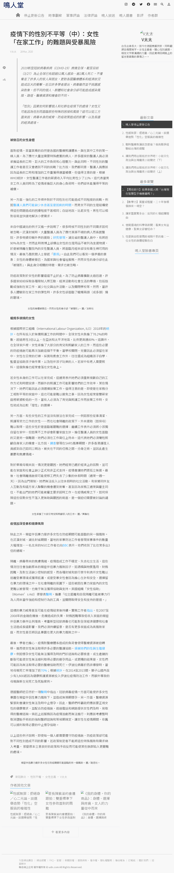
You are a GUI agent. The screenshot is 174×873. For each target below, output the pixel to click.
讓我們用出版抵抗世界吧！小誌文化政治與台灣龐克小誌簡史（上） (147, 169)
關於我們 (143, 860)
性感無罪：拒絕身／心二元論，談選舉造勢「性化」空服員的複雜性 (147, 135)
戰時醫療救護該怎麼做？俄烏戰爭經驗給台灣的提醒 (147, 146)
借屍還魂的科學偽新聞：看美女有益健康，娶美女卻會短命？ (147, 227)
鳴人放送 (108, 15)
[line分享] (4, 67)
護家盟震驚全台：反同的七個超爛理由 (147, 215)
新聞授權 (69, 860)
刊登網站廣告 (26, 860)
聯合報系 (120, 860)
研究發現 (59, 237)
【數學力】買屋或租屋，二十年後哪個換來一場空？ (147, 204)
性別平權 (35, 777)
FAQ (51, 860)
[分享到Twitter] (4, 56)
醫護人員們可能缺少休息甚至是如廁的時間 (42, 205)
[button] (4, 79)
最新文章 (147, 117)
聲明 (49, 594)
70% (44, 670)
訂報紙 (131, 860)
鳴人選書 (126, 15)
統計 (59, 670)
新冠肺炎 (20, 777)
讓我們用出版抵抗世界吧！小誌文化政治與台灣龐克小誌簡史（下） (147, 158)
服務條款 (82, 860)
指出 (90, 610)
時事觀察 (55, 15)
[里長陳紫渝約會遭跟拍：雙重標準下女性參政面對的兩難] (61, 801)
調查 (53, 443)
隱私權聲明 (106, 860)
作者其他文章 (20, 785)
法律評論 (90, 15)
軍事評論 (73, 15)
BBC (65, 545)
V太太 (13, 51)
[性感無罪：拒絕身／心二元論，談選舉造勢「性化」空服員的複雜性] (25, 801)
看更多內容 (62, 832)
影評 (140, 15)
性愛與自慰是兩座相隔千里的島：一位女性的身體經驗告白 (147, 238)
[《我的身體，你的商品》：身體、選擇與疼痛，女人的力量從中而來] (96, 801)
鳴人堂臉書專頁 (147, 250)
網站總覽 (41, 860)
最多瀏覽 (147, 181)
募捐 (56, 254)
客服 (59, 860)
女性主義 (50, 777)
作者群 (153, 15)
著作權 (93, 860)
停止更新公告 (34, 15)
